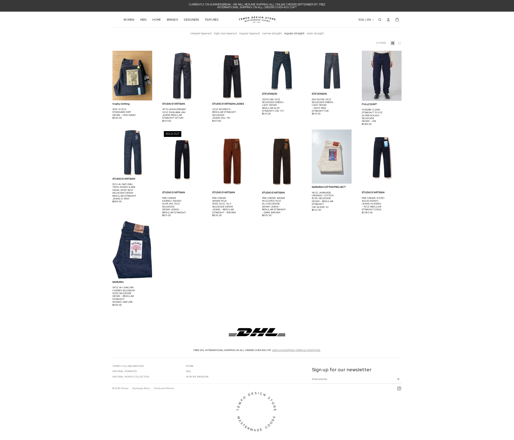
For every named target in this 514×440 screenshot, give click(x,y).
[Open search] (379, 19)
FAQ (188, 371)
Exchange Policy (141, 388)
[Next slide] (149, 75)
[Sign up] (398, 379)
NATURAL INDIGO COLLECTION (130, 376)
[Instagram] (399, 388)
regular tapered (249, 33)
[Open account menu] (388, 19)
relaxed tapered (200, 33)
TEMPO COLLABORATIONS (128, 366)
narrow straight (272, 33)
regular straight (294, 33)
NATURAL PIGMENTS (124, 371)
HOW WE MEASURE (197, 376)
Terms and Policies (164, 388)
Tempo (124, 388)
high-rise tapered (225, 33)
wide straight (315, 33)
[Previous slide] (115, 75)
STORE (190, 366)
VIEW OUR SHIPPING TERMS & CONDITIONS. (296, 350)
